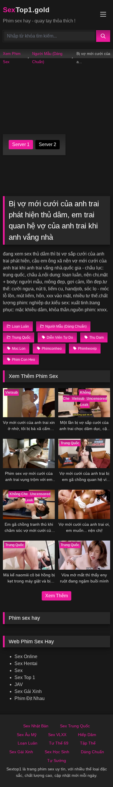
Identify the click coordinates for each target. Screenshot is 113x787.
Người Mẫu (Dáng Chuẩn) (47, 57)
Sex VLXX (57, 734)
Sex (18, 670)
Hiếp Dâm (87, 734)
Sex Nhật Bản (35, 726)
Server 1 (21, 144)
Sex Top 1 (24, 677)
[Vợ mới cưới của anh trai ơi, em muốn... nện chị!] (84, 504)
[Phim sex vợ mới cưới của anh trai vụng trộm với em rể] (29, 453)
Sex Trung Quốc (75, 726)
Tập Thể (88, 743)
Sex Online (25, 656)
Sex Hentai (25, 663)
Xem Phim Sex (12, 57)
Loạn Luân (27, 743)
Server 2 (47, 144)
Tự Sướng (56, 760)
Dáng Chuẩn (92, 751)
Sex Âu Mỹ (27, 734)
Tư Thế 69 (58, 743)
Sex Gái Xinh (28, 691)
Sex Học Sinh (57, 751)
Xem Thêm (56, 595)
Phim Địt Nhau (29, 698)
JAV (18, 684)
